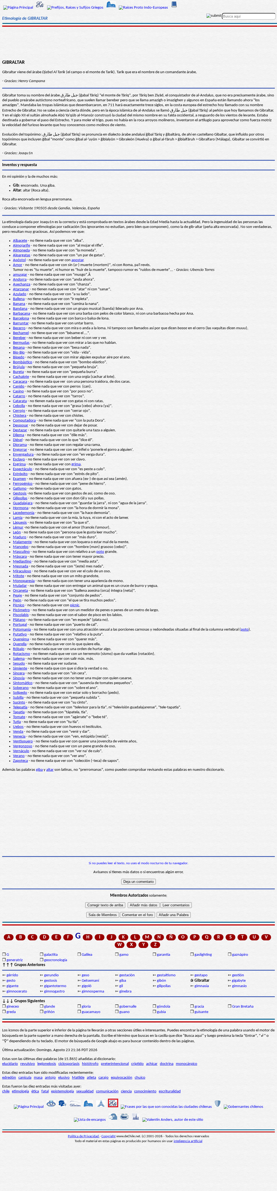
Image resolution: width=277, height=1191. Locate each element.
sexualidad (85, 1091)
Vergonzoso (22, 746)
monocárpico (186, 1064)
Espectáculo (22, 469)
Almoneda (21, 250)
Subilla (18, 698)
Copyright (108, 1136)
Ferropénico (22, 484)
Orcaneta (20, 591)
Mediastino (22, 562)
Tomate (19, 717)
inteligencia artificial (188, 1141)
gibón (161, 981)
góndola (163, 1007)
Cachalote (21, 377)
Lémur (18, 528)
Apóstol (19, 260)
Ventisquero (23, 741)
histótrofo (90, 1064)
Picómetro (21, 610)
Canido (18, 387)
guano (124, 1012)
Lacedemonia (23, 513)
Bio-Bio (19, 353)
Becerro (19, 328)
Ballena (19, 299)
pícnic (74, 605)
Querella (20, 644)
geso (85, 975)
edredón (9, 1078)
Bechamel (21, 333)
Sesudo (19, 664)
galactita (51, 955)
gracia (199, 1007)
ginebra (125, 992)
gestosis (50, 981)
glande (49, 1007)
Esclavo (19, 459)
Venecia (19, 737)
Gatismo (20, 489)
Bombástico (22, 362)
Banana (19, 304)
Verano (19, 756)
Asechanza (21, 284)
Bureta (18, 372)
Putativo (20, 634)
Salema (19, 659)
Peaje (17, 596)
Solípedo (20, 693)
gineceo (12, 1007)
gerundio (51, 975)
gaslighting (203, 955)
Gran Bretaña (242, 1007)
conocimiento (145, 1091)
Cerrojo (19, 411)
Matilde (78, 1078)
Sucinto (19, 703)
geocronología (55, 960)
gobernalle (127, 1007)
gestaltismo (166, 975)
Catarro (19, 396)
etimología (20, 1091)
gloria (86, 1007)
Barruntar (21, 323)
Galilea (87, 955)
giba (39, 770)
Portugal (20, 625)
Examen (19, 479)
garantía (163, 955)
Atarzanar (21, 289)
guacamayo (91, 1012)
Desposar (20, 425)
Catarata (20, 401)
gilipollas (164, 986)
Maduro (19, 537)
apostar (77, 260)
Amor (17, 265)
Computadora (24, 421)
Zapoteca (20, 761)
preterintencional (115, 1064)
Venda (18, 732)
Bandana (20, 309)
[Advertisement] (138, 41)
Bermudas (21, 343)
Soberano (21, 688)
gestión (238, 975)
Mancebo (20, 547)
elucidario (10, 1064)
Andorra (20, 280)
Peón (17, 600)
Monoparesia (24, 581)
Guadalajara (22, 503)
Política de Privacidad (84, 1136)
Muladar (20, 586)
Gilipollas (20, 498)
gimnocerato (16, 992)
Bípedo (18, 357)
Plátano (19, 620)
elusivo (64, 1078)
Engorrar (20, 450)
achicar (151, 1064)
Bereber (19, 338)
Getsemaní (90, 981)
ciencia (126, 1091)
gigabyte (239, 981)
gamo (123, 955)
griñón (49, 1012)
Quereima (21, 639)
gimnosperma (93, 992)
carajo (103, 1078)
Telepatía (20, 707)
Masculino (21, 552)
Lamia (17, 518)
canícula (24, 1078)
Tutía (17, 722)
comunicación (107, 1091)
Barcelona (21, 319)
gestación (127, 975)
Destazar (20, 430)
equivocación (121, 1078)
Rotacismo (21, 654)
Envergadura (23, 455)
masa (38, 1078)
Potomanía (22, 630)
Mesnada (20, 566)
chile (5, 1091)
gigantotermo (55, 986)
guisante (201, 1012)
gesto (10, 981)
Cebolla (19, 406)
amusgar (20, 275)
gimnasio (239, 986)
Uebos (18, 727)
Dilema (18, 435)
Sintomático (22, 683)
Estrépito (20, 474)
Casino (18, 391)
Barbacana (21, 314)
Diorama (20, 445)
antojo (50, 1078)
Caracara (20, 382)
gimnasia (201, 986)
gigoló (86, 986)
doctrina (166, 1064)
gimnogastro (54, 992)
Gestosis (20, 494)
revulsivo (27, 1064)
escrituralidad (170, 1091)
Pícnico (18, 605)
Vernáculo (21, 751)
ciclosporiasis (69, 1064)
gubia (161, 1012)
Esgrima (19, 464)
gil (121, 986)
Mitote (18, 576)
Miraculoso (22, 571)
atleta (91, 1078)
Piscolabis (21, 615)
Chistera (19, 416)
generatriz (14, 960)
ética (35, 1091)
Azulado (19, 294)
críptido (137, 1064)
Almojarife (21, 246)
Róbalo (18, 649)
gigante (12, 986)
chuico (140, 1078)
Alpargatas (21, 255)
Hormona (20, 508)
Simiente (20, 669)
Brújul (18, 367)
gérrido (12, 975)
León (17, 532)
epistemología (62, 1091)
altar (50, 770)
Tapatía (19, 712)
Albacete (20, 241)
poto (100, 552)
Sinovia (19, 678)
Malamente (22, 542)
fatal (45, 1091)
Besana (19, 348)
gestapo (200, 975)
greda (11, 1012)
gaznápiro (240, 955)
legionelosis (46, 1064)
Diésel (17, 440)
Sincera (19, 673)
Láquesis (20, 523)
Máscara (20, 557)
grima (76, 464)
